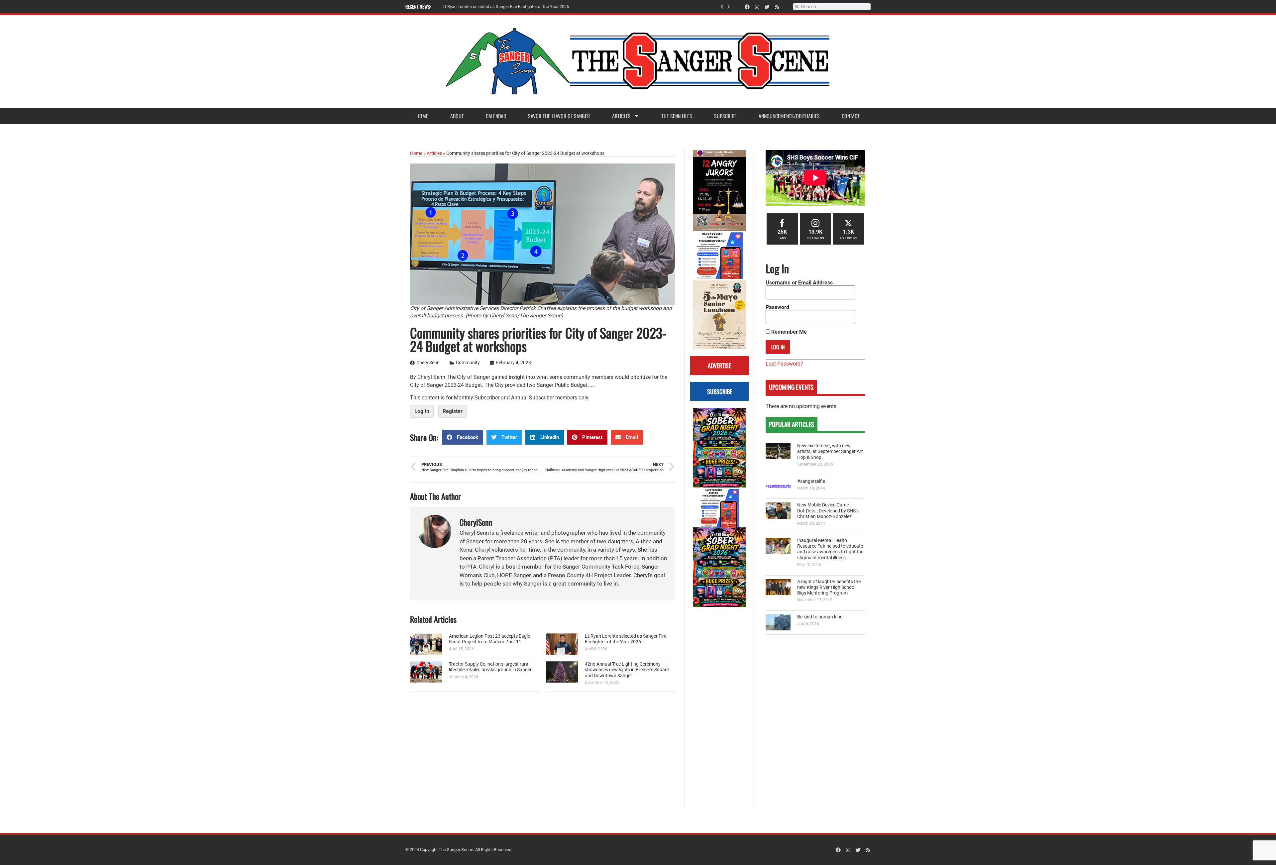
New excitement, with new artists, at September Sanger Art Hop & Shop (830, 451)
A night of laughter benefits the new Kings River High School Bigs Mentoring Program (829, 587)
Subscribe (725, 116)
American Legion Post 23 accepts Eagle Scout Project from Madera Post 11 (489, 639)
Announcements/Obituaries (789, 116)
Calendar (496, 116)
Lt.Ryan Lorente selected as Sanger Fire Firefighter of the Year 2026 (625, 639)
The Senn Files (676, 116)
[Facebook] (747, 6)
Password (777, 307)
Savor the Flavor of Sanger (559, 116)
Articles (621, 116)
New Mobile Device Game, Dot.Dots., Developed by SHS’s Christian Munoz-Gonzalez (828, 510)
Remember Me (788, 332)
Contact (851, 116)
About (457, 116)
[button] (721, 6)
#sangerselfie (811, 481)
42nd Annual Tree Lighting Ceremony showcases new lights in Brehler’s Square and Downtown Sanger (627, 670)
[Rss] (777, 6)
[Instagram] (757, 6)
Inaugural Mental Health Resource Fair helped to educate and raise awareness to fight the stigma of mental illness (830, 549)
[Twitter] (767, 6)
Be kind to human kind (820, 617)
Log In (421, 411)
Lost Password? (784, 364)
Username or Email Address (799, 282)
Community (468, 363)
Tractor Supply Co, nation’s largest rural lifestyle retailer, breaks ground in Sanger (490, 667)
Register (453, 411)
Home (422, 116)
